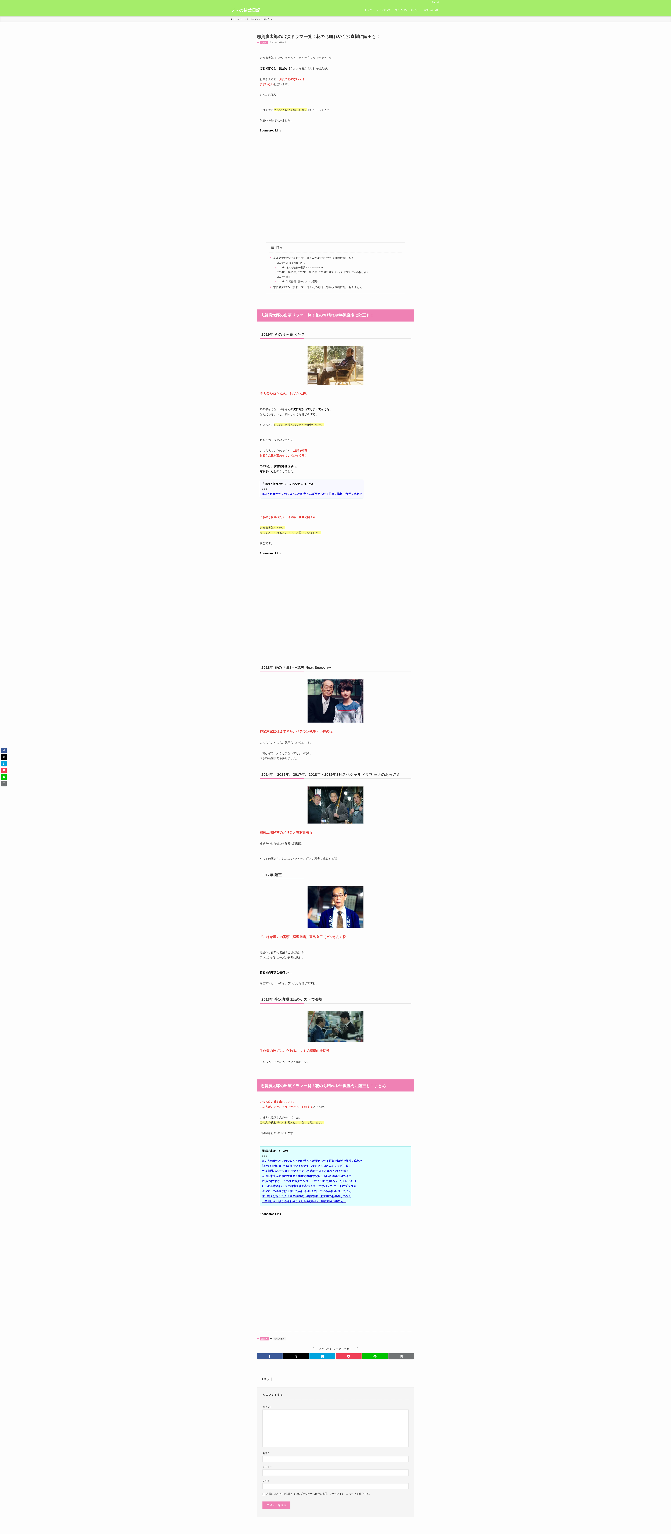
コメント (267, 1406)
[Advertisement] (335, 157)
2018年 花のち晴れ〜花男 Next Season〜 (300, 267)
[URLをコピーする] (401, 1356)
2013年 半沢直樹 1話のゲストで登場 (297, 281)
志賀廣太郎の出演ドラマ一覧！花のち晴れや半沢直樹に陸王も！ (313, 257)
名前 (265, 1453)
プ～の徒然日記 (245, 10)
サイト (266, 1480)
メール (266, 1466)
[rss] (433, 2)
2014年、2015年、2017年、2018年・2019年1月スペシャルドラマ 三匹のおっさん (323, 272)
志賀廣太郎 (279, 1338)
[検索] (438, 2)
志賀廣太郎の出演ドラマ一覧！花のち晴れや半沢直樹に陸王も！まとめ (317, 287)
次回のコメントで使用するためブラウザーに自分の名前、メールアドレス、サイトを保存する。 (318, 1493)
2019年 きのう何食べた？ (291, 262)
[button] (270, 1356)
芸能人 (264, 42)
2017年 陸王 (284, 276)
